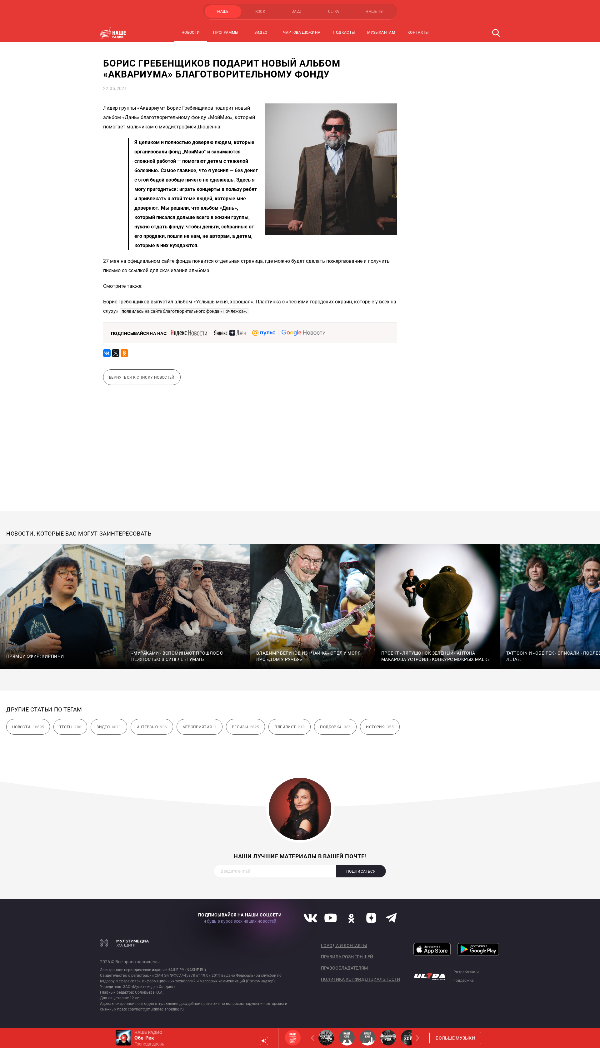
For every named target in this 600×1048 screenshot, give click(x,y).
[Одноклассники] (124, 353)
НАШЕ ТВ (374, 11)
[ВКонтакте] (107, 353)
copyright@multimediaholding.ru (156, 1009)
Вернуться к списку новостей (142, 377)
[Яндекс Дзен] (229, 333)
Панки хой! (409, 1038)
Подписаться (361, 871)
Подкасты (344, 32)
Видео (261, 32)
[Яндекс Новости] (189, 333)
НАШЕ (222, 11)
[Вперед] (416, 1038)
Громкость (264, 1041)
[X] (115, 353)
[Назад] (313, 1038)
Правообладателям (344, 968)
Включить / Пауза (123, 1038)
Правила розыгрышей (347, 956)
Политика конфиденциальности (360, 979)
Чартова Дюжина (301, 32)
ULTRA (333, 11)
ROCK (260, 11)
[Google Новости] (303, 333)
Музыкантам (381, 32)
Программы (225, 32)
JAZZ (296, 11)
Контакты (418, 32)
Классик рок (388, 1038)
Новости (191, 32)
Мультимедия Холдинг (124, 943)
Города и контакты (344, 945)
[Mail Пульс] (263, 333)
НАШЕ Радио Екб (367, 1038)
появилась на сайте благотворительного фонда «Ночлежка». (184, 311)
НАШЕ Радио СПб (347, 1038)
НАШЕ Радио (293, 1038)
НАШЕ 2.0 (326, 1038)
